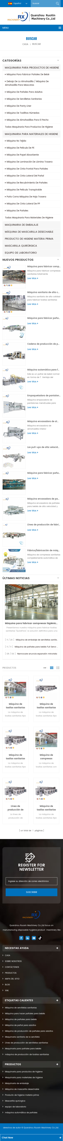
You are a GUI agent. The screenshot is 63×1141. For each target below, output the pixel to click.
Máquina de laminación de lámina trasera (29, 162)
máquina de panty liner (19, 106)
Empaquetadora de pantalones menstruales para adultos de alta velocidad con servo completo (44, 395)
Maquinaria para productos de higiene (32, 68)
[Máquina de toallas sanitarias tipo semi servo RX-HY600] (46, 689)
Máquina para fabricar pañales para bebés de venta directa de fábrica (44, 473)
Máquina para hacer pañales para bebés (25, 1013)
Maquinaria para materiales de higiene (31, 134)
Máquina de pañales (17, 211)
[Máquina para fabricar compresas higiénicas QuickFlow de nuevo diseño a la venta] (31, 601)
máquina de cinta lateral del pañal (25, 176)
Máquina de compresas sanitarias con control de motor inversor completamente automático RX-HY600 (46, 757)
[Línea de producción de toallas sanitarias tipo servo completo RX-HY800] (15, 791)
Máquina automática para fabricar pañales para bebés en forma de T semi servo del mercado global (44, 370)
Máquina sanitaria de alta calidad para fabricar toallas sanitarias (44, 292)
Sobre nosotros (13, 961)
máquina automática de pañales (21, 1112)
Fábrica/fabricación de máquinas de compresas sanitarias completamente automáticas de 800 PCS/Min (44, 550)
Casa (7, 955)
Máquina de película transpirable (24, 190)
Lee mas (31, 278)
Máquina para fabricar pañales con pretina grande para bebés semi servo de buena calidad (44, 318)
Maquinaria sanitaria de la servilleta (22, 1037)
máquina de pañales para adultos (24, 92)
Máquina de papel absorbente (23, 155)
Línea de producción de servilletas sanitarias (26, 1042)
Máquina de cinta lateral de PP (23, 204)
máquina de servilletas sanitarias (24, 99)
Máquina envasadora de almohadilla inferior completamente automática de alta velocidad (44, 421)
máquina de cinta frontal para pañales (27, 169)
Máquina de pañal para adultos (20, 1025)
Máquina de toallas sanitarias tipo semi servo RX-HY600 (46, 706)
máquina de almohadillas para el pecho (27, 120)
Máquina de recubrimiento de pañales (27, 183)
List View (57, 667)
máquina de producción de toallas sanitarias (27, 1054)
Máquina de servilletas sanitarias (21, 1007)
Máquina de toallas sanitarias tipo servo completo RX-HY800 (15, 757)
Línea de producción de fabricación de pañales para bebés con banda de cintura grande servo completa (44, 525)
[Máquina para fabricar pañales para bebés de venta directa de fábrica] (14, 483)
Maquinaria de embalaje (21, 225)
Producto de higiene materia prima (29, 239)
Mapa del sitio (12, 978)
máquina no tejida (16, 141)
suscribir (31, 892)
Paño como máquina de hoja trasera (26, 197)
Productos (10, 973)
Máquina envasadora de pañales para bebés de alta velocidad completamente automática (44, 499)
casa (25, 44)
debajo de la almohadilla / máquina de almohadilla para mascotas (27, 83)
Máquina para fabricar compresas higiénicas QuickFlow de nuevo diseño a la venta (31, 623)
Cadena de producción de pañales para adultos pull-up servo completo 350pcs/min (44, 344)
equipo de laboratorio (21, 253)
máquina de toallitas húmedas (23, 113)
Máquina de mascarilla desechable (29, 232)
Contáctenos (12, 967)
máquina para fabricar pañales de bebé (28, 74)
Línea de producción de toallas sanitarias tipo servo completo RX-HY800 (15, 808)
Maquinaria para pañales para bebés (23, 1048)
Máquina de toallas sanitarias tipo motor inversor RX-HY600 (15, 706)
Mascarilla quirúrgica (21, 246)
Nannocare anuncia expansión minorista (37, 653)
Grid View (51, 667)
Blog (7, 984)
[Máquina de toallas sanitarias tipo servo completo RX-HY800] (15, 740)
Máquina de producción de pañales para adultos (29, 1031)
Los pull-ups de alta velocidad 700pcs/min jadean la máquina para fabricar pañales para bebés (44, 447)
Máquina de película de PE (20, 148)
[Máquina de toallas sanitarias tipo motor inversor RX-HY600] (15, 689)
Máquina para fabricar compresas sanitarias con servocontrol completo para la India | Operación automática (44, 266)
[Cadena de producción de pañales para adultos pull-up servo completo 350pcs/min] (14, 354)
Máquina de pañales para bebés (21, 1019)
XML (7, 990)
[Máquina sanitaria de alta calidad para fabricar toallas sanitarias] (14, 302)
